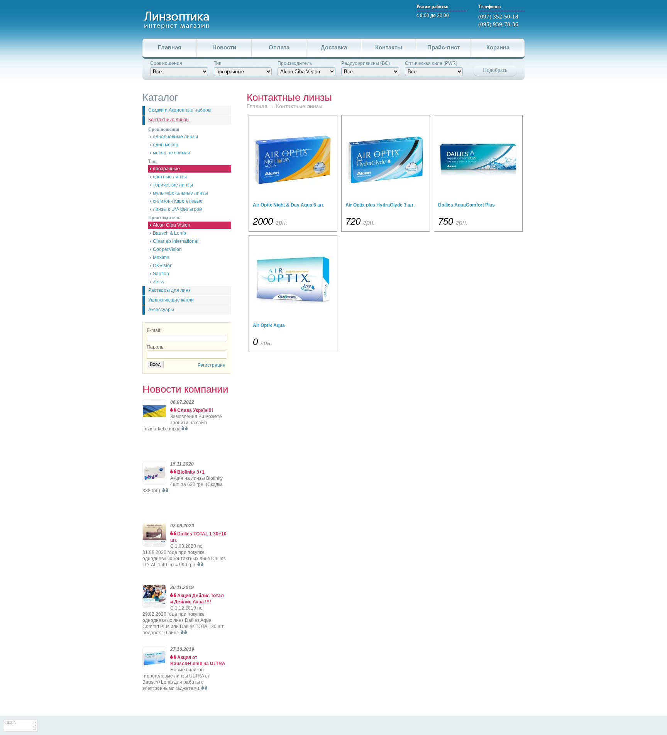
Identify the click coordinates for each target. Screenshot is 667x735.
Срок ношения (166, 63)
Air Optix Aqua (269, 325)
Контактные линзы (169, 119)
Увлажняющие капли (171, 300)
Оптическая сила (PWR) (431, 63)
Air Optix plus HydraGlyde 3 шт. (380, 205)
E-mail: (154, 330)
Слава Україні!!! (195, 410)
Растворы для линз (169, 290)
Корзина (498, 47)
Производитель (295, 63)
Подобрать (495, 70)
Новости (224, 47)
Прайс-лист (443, 47)
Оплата (279, 47)
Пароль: (155, 347)
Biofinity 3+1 (191, 472)
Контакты (388, 47)
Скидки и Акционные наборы (180, 110)
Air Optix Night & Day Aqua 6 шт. (288, 205)
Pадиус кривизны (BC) (365, 63)
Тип (218, 63)
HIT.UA (10, 723)
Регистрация (211, 365)
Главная (169, 47)
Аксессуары (161, 309)
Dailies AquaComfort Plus (466, 205)
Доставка (334, 47)
